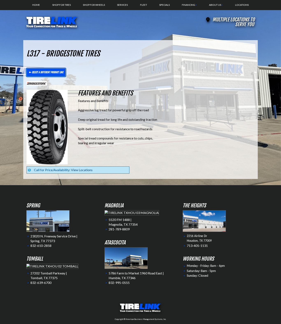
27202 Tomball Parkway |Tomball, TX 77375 (48, 275)
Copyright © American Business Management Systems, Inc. (140, 319)
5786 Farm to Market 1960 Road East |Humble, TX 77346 (136, 275)
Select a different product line (47, 72)
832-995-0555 (119, 283)
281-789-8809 (119, 229)
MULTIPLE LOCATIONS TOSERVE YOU (233, 22)
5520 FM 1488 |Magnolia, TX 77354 (123, 222)
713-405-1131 (197, 245)
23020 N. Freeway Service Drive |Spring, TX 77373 (53, 238)
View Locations (82, 170)
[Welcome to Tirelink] (52, 21)
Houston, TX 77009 (199, 241)
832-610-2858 (40, 245)
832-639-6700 (40, 283)
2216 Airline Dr (197, 236)
